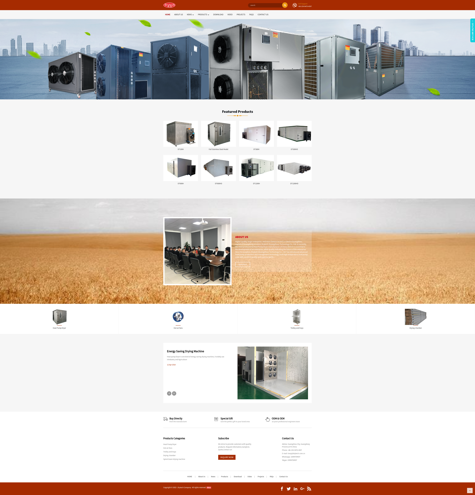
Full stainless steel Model (218, 149)
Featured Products (237, 111)
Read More (243, 264)
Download (218, 14)
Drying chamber (169, 455)
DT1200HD (294, 183)
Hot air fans (167, 448)
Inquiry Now (226, 457)
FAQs (251, 14)
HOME (189, 476)
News (189, 14)
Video (230, 14)
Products (202, 14)
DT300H (256, 149)
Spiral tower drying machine (174, 459)
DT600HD (218, 183)
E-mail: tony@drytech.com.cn (293, 453)
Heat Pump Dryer (169, 444)
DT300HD (294, 149)
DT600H (181, 183)
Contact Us (263, 14)
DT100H (181, 149)
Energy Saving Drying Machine (185, 351)
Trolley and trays (169, 452)
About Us (178, 14)
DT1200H (256, 183)
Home (167, 14)
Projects (241, 14)
